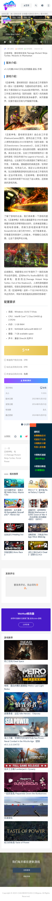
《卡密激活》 (40, 470)
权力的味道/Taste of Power (16, 843)
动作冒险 (29, 49)
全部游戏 (20, 49)
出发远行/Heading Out (13, 535)
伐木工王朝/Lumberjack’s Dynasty (19, 769)
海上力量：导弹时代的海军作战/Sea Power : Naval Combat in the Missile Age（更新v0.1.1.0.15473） (24, 741)
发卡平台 (40, 459)
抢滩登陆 (8, 818)
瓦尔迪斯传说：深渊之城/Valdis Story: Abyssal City (14, 492)
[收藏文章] (15, 436)
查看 (44, 388)
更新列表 (26, 876)
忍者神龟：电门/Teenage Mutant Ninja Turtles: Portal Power (12, 457)
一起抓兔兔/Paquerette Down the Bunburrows (25, 794)
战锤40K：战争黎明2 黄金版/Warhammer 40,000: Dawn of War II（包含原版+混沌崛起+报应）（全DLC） (37, 514)
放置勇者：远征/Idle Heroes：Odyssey (22, 714)
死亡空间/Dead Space (14, 661)
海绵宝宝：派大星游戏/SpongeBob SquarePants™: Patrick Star (14, 512)
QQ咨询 (27, 424)
